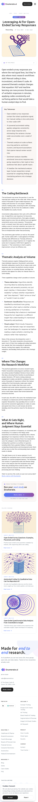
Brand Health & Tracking (27, 715)
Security (22, 739)
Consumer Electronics (7, 748)
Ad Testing (23, 712)
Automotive (4, 751)
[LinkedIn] (3, 706)
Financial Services (6, 745)
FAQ (2, 771)
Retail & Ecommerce (7, 736)
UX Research (24, 724)
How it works (24, 733)
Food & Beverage (6, 739)
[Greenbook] (11, 706)
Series (3, 766)
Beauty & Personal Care (8, 742)
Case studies (5, 769)
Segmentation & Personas (28, 718)
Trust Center (25, 750)
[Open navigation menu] (35, 4)
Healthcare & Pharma (7, 733)
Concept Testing (25, 705)
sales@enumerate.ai (7, 678)
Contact (22, 747)
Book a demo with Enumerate (11, 476)
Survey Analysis (24, 13)
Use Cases (23, 701)
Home (10, 13)
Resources (4, 759)
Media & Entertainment (8, 754)
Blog (15, 13)
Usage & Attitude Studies (28, 721)
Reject (26, 797)
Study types (24, 736)
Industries (4, 730)
